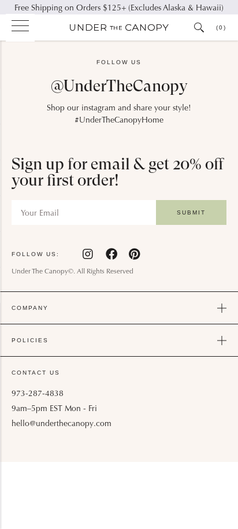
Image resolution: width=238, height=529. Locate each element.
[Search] (199, 27)
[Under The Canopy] (119, 27)
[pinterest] (134, 254)
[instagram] (88, 254)
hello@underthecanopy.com (61, 424)
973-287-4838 (38, 394)
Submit (191, 212)
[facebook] (111, 254)
